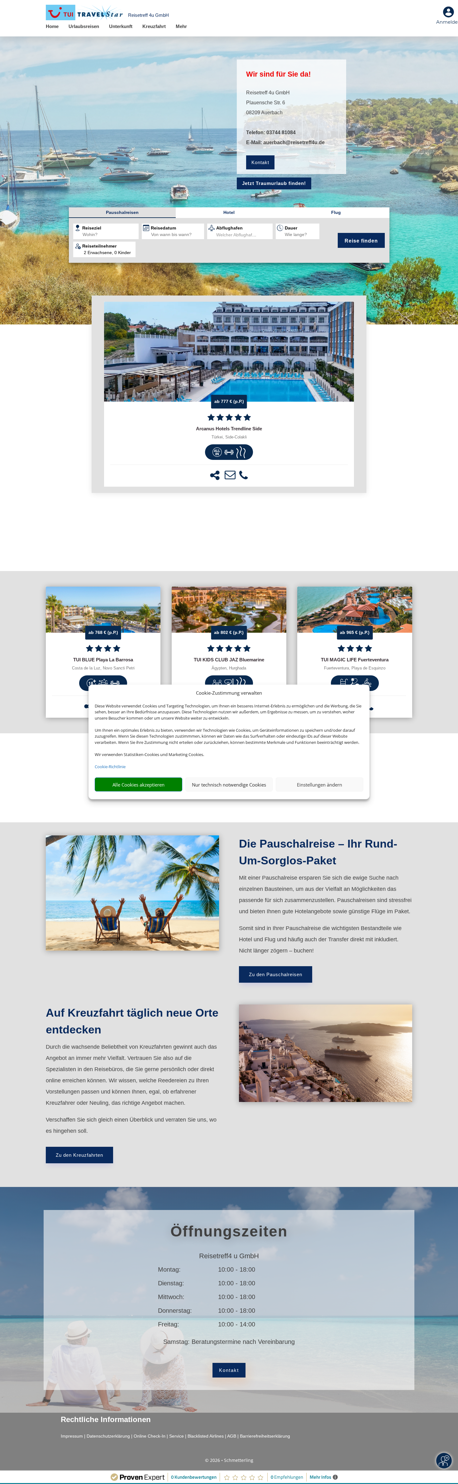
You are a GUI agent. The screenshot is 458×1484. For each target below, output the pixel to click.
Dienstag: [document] (171, 1283)
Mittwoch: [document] (171, 1296)
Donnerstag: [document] (175, 1310)
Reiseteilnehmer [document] (99, 245)
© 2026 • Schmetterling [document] (229, 1460)
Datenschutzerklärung (108, 1436)
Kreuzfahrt (154, 26)
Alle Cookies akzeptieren (138, 785)
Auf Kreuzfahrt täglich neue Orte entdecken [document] (132, 1021)
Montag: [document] (169, 1269)
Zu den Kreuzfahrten (79, 1155)
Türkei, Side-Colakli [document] (229, 437)
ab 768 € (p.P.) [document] (103, 632)
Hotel (229, 212)
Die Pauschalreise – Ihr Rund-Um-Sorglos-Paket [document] (318, 852)
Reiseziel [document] (91, 227)
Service (176, 1436)
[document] (229, 428)
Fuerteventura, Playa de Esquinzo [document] (354, 668)
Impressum (72, 1436)
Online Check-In (149, 1436)
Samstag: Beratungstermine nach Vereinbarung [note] (229, 1341)
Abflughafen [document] (229, 227)
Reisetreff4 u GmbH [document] (229, 1256)
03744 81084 (281, 132)
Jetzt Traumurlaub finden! (274, 183)
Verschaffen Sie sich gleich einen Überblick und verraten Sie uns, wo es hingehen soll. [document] (131, 1125)
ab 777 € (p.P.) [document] (229, 401)
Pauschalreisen (122, 212)
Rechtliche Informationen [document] (106, 1419)
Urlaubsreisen (84, 26)
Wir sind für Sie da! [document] (278, 74)
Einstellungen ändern (319, 785)
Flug (336, 212)
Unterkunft (120, 26)
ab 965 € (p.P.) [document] (355, 632)
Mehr (181, 26)
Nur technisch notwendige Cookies (229, 785)
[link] (229, 394)
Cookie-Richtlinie (110, 766)
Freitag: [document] (168, 1324)
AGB (231, 1436)
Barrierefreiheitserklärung (265, 1436)
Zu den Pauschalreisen (275, 974)
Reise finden (361, 240)
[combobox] (111, 235)
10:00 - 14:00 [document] (259, 1324)
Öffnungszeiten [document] (229, 1231)
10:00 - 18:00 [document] (259, 1269)
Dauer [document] (291, 227)
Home (52, 26)
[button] (215, 475)
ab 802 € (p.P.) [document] (229, 632)
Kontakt (260, 162)
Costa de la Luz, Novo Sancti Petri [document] (103, 668)
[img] (217, 452)
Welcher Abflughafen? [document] (238, 234)
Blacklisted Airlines (206, 1436)
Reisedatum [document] (163, 227)
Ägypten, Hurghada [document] (229, 668)
